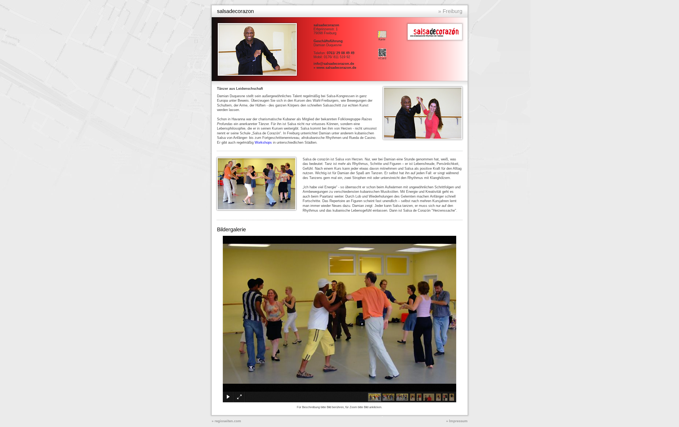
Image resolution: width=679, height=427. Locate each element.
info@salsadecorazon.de (334, 64)
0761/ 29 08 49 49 (340, 53)
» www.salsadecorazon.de (335, 68)
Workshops (263, 142)
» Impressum (457, 421)
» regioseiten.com (226, 421)
